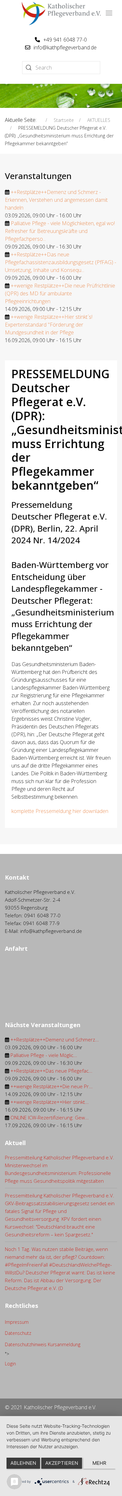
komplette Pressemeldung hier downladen (59, 811)
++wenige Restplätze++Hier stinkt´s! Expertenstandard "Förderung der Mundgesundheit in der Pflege (48, 324)
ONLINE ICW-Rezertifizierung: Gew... (49, 1117)
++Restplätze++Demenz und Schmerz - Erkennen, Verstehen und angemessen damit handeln (56, 199)
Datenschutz (18, 1333)
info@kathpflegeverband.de (65, 47)
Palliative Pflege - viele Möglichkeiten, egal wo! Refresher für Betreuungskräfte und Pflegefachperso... (60, 231)
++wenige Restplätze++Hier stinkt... (49, 1102)
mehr (99, 1463)
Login (10, 1364)
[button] (109, 13)
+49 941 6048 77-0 (65, 39)
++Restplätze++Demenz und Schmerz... (54, 1039)
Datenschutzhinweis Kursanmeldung (42, 1344)
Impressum (17, 1322)
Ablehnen (23, 1463)
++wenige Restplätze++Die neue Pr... (51, 1086)
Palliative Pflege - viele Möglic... (43, 1055)
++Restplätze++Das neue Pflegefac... (51, 1070)
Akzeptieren (61, 1463)
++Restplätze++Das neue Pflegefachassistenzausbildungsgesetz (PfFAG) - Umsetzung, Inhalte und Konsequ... (60, 262)
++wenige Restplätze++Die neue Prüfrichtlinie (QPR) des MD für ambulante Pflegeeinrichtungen (60, 293)
